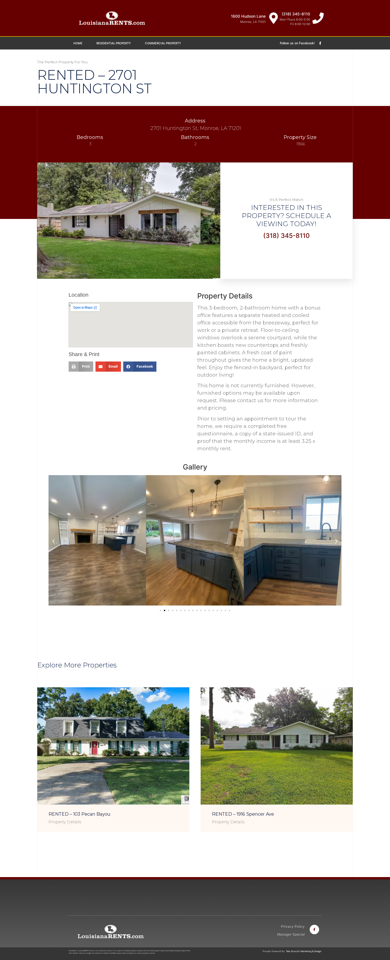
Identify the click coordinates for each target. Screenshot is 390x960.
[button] (160, 610)
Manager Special (291, 934)
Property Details (65, 821)
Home (77, 43)
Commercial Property (163, 43)
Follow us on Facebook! (297, 43)
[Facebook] (320, 43)
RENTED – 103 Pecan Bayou (79, 814)
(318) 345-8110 (296, 14)
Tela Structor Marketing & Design (303, 951)
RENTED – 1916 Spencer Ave (243, 814)
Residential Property (113, 43)
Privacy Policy (293, 926)
